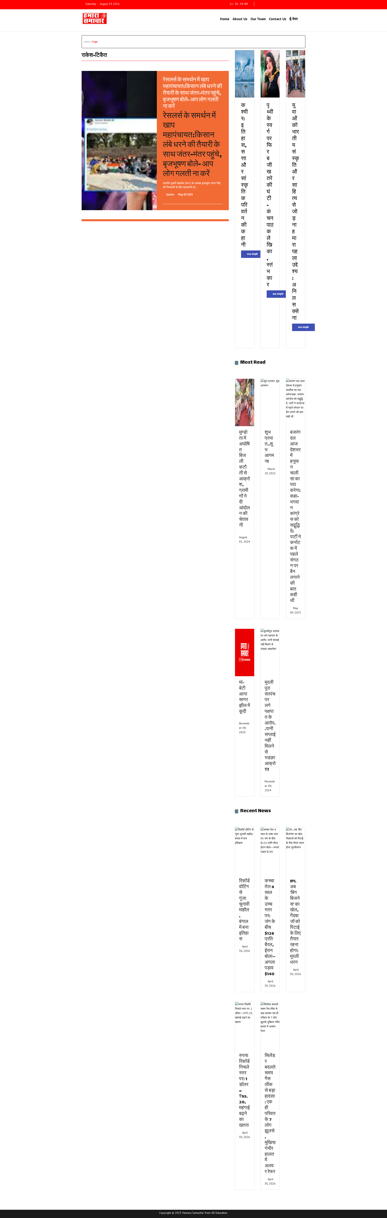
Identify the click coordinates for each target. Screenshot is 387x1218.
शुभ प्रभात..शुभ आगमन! (269, 447)
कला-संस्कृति (252, 254)
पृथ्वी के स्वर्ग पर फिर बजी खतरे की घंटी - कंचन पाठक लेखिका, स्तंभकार (270, 196)
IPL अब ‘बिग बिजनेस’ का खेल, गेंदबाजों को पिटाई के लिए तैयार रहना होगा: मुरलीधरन (295, 922)
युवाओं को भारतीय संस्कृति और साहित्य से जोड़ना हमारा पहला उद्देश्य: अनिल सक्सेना (295, 212)
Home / (88, 41)
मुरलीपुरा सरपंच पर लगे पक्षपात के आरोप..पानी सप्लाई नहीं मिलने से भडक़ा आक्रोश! (270, 726)
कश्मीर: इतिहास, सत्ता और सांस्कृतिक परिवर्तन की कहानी (244, 176)
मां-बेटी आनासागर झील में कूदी (244, 697)
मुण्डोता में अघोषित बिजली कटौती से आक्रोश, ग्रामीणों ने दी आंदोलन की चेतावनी (244, 479)
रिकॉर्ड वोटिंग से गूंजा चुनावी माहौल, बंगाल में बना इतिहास (244, 910)
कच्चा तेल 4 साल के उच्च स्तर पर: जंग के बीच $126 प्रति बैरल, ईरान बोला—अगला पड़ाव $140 (270, 928)
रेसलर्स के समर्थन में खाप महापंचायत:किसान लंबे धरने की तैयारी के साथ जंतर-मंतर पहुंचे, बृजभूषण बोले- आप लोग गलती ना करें (192, 93)
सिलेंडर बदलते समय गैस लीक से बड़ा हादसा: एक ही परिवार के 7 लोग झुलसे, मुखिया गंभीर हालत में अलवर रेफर (270, 1114)
